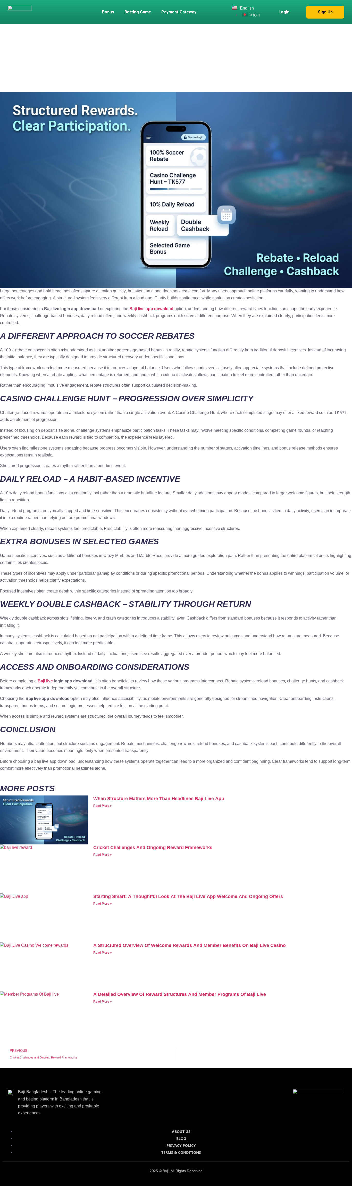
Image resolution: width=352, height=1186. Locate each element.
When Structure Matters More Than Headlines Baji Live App (158, 799)
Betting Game (137, 12)
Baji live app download (151, 309)
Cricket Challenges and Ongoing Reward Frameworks (152, 848)
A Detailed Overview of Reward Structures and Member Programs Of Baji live (179, 995)
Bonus (108, 12)
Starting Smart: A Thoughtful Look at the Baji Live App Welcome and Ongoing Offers (188, 897)
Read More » (102, 806)
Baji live (45, 681)
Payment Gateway (178, 12)
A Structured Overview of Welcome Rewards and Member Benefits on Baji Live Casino (189, 946)
